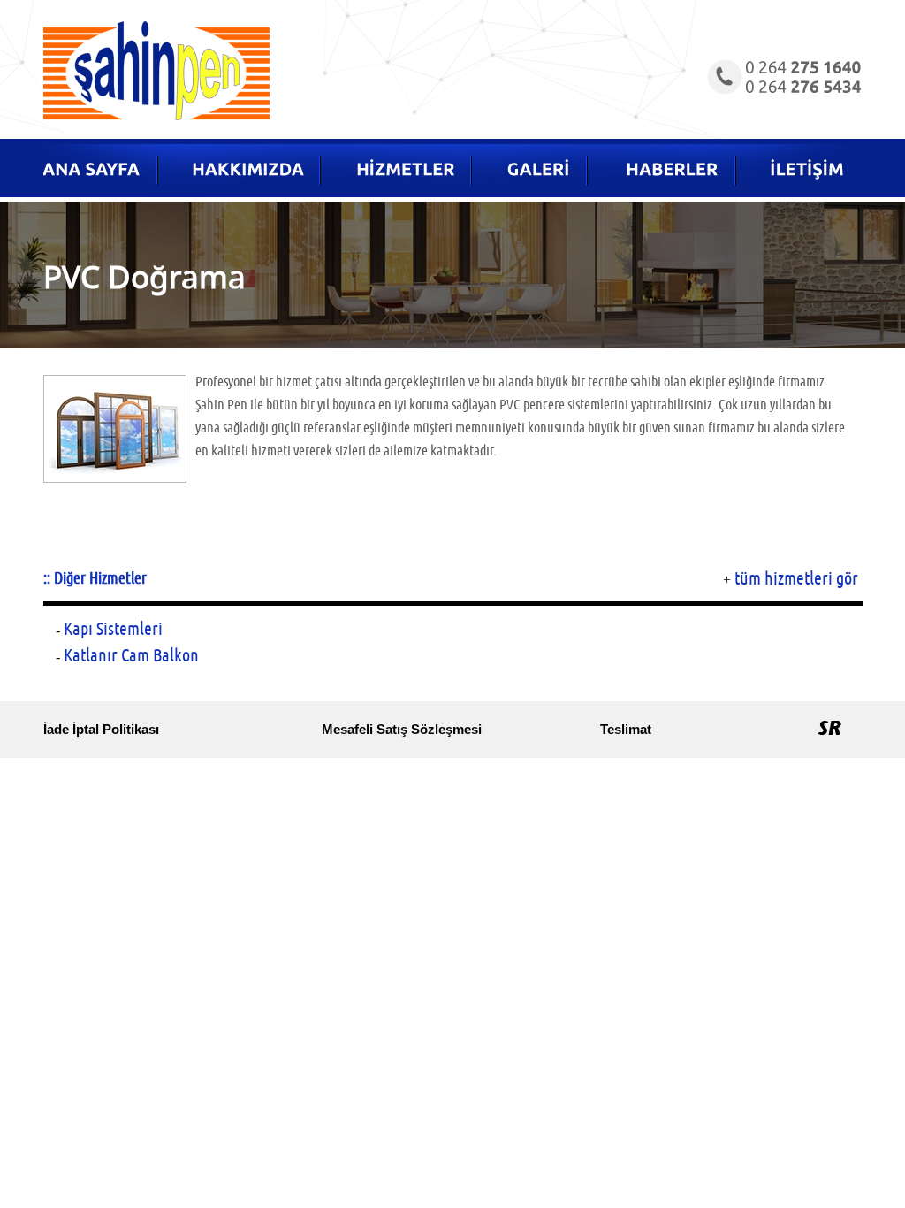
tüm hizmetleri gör (796, 579)
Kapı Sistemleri (113, 629)
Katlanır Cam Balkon (131, 656)
